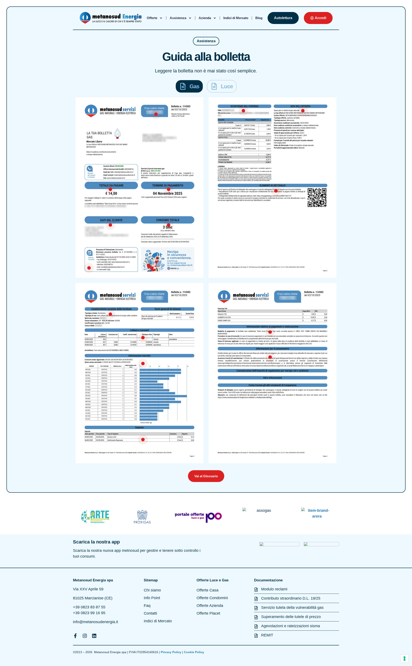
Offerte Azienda (210, 605)
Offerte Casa (207, 590)
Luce (227, 86)
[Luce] (214, 86)
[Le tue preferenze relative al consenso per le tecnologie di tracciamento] (404, 658)
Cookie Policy (194, 652)
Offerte (152, 18)
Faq (147, 605)
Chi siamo (152, 590)
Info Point (152, 598)
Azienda (205, 18)
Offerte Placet (208, 613)
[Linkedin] (94, 635)
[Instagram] (84, 635)
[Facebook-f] (75, 635)
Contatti (150, 613)
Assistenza (178, 18)
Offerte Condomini (212, 598)
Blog (258, 18)
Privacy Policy (171, 652)
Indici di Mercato (235, 18)
